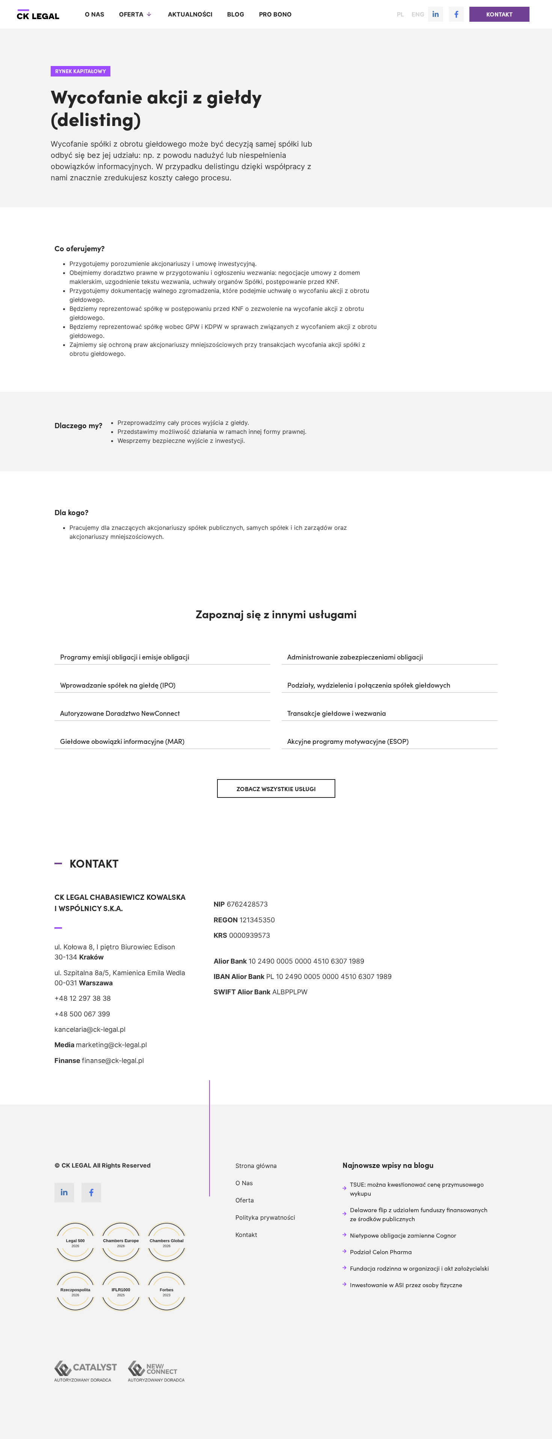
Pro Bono (275, 14)
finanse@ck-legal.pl (113, 1060)
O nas (94, 14)
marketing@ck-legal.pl (111, 1045)
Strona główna (256, 1165)
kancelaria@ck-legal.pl (89, 1029)
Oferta (131, 14)
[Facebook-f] (456, 14)
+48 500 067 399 (82, 1014)
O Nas (244, 1183)
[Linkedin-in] (435, 14)
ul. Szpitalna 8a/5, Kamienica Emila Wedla (119, 973)
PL (400, 14)
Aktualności (190, 14)
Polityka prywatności (265, 1217)
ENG (418, 14)
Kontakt (246, 1234)
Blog (235, 14)
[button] (499, 14)
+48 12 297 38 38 (82, 998)
